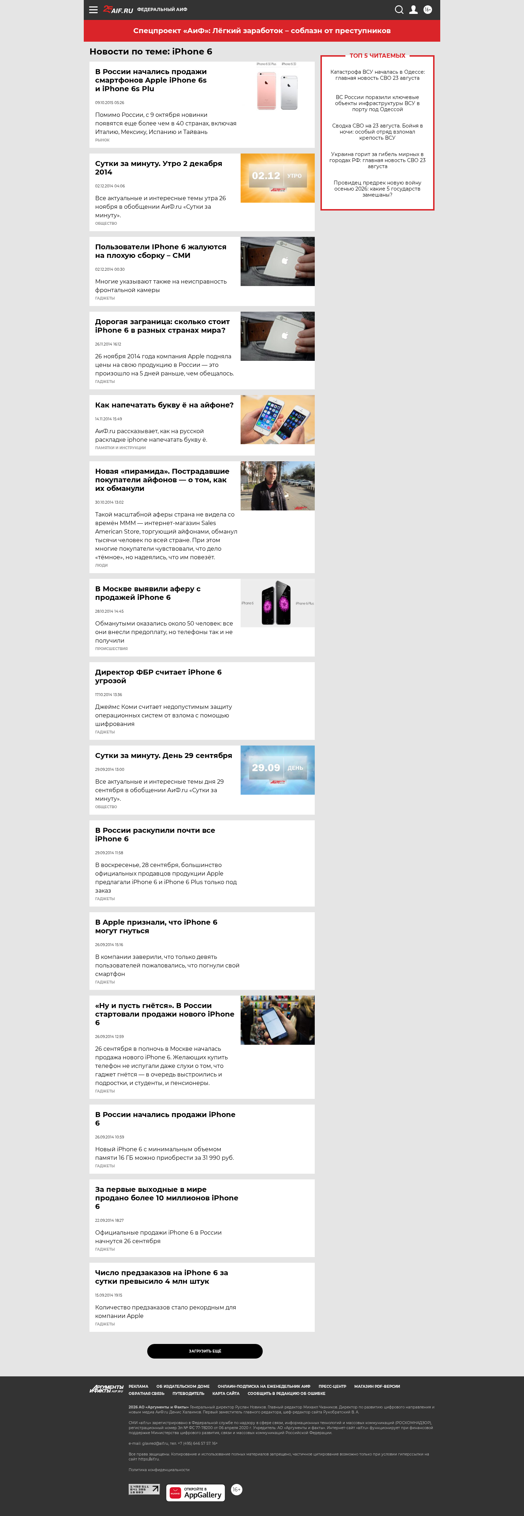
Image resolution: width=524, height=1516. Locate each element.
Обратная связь (146, 1393)
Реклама (138, 1386)
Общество (106, 223)
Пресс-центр (332, 1386)
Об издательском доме (183, 1386)
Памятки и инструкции (120, 448)
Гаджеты (105, 298)
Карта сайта (226, 1393)
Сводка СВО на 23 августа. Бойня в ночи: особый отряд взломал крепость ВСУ (377, 132)
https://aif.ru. (149, 1459)
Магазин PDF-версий (377, 1386)
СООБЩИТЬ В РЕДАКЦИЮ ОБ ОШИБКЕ (286, 1393)
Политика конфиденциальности (159, 1470)
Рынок (102, 140)
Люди (101, 565)
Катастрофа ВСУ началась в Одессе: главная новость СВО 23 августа (377, 75)
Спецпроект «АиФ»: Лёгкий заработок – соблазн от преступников (262, 30)
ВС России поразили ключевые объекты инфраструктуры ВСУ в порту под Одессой (377, 103)
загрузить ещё (205, 1351)
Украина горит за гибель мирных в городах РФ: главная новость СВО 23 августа (377, 160)
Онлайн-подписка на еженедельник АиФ (264, 1386)
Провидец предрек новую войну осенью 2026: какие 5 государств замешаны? (377, 189)
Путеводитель (188, 1393)
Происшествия (111, 649)
